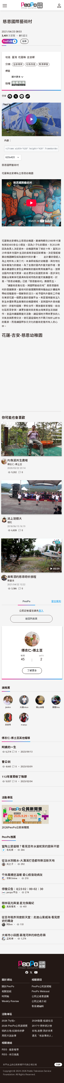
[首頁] (32, 6)
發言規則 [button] (56, 601)
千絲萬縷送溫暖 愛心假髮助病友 (22, 875)
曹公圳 (6, 762)
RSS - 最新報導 (10, 1049)
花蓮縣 (22, 57)
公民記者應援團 (40, 996)
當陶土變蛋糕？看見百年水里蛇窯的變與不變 (30, 846)
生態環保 (17, 64)
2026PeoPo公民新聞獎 (15, 827)
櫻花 (9, 522)
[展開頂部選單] (59, 6)
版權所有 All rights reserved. (19, 83)
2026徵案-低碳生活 (42, 1020)
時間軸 (5, 996)
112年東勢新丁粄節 (14, 776)
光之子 (10, 864)
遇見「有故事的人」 (43, 1035)
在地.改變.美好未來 (42, 1030)
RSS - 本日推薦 (10, 1054)
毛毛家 (10, 850)
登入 (41, 610)
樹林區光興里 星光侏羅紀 (18, 903)
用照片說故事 (9, 1035)
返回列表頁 (31, 618)
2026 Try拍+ (8, 1020)
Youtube (36, 972)
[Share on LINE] (21, 96)
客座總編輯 (38, 1006)
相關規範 (6, 991)
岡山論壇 (40, 707)
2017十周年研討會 (42, 1025)
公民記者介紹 (39, 1001)
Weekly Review (10, 1001)
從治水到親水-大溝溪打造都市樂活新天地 (28, 860)
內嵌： (7, 140)
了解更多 (32, 670)
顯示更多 (16, 77)
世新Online (12, 878)
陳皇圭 (10, 580)
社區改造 (30, 64)
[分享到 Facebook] (10, 96)
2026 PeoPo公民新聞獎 (15, 1025)
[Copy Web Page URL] (27, 96)
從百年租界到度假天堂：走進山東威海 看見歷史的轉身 (31, 919)
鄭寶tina (56, 707)
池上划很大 (14, 518)
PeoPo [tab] (26, 601)
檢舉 (24, 41)
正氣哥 (10, 938)
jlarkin (8, 707)
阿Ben (10, 924)
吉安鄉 (31, 57)
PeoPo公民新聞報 (41, 986)
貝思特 (8, 725)
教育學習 (43, 64)
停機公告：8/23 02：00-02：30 (22, 889)
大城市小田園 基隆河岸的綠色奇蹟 (24, 935)
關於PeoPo (8, 986)
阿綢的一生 (9, 747)
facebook (27, 972)
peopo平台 (12, 892)
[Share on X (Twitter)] (16, 96)
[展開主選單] (5, 6)
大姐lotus (24, 707)
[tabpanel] (31, 611)
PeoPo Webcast (40, 991)
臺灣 (14, 57)
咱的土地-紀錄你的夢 (13, 1030)
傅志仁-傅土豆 (14, 464)
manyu (24, 725)
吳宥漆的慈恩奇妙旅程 (21, 576)
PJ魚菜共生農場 (17, 460)
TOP (58, 1064)
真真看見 (11, 906)
